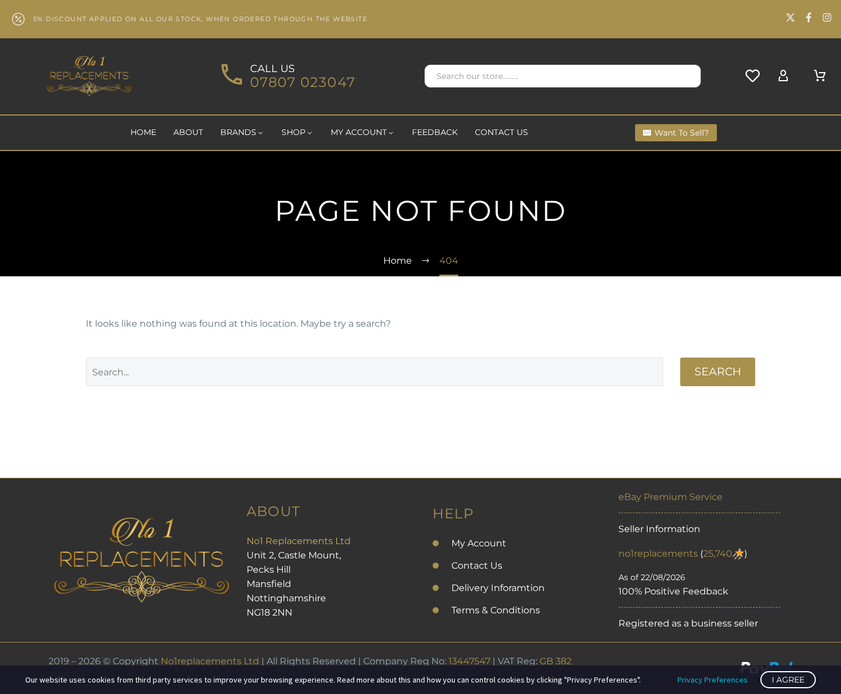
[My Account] (783, 76)
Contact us (501, 132)
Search (718, 371)
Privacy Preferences (712, 680)
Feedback (435, 132)
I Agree (788, 680)
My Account (359, 132)
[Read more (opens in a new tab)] (286, 76)
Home (143, 132)
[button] (687, 76)
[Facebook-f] (809, 17)
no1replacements (658, 553)
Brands (238, 132)
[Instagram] (827, 17)
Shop (293, 132)
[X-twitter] (790, 17)
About (188, 132)
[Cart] (820, 76)
